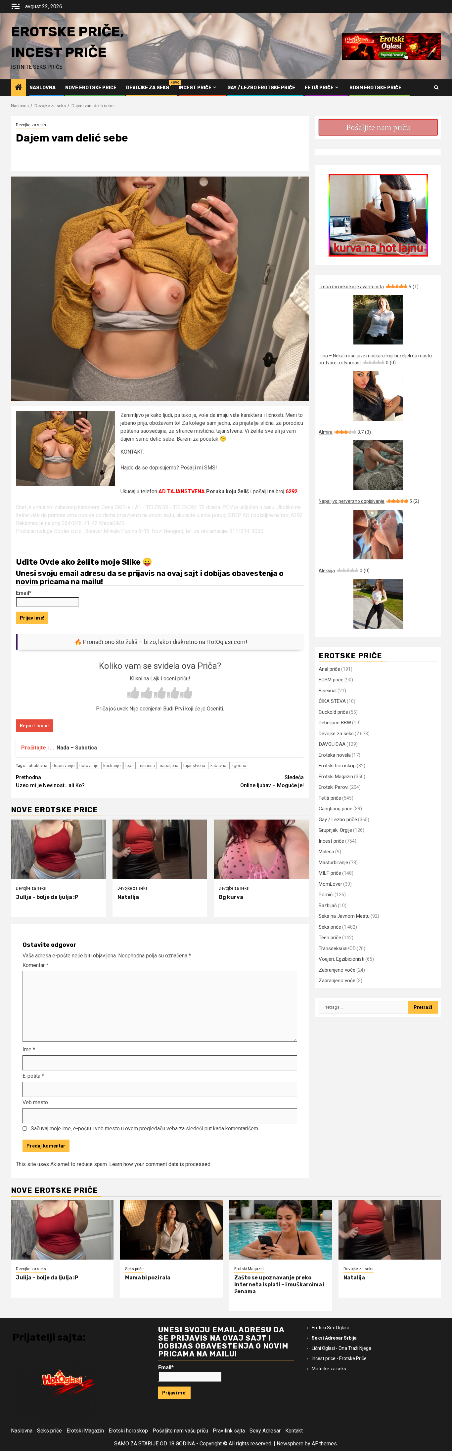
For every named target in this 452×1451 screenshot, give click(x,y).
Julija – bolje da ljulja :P (47, 897)
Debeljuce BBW (335, 723)
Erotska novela (335, 755)
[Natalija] (160, 849)
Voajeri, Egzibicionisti (341, 959)
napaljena (169, 765)
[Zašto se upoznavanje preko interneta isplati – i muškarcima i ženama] (280, 1230)
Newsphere (290, 1443)
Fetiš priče (319, 88)
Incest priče (195, 88)
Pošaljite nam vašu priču (180, 1431)
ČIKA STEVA (332, 701)
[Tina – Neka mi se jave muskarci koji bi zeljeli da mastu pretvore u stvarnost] (378, 396)
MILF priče (330, 873)
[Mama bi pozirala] (171, 1230)
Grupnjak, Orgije (335, 830)
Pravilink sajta (229, 1431)
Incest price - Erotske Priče (339, 1358)
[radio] (133, 694)
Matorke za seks (329, 1368)
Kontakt (294, 1431)
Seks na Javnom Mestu (344, 916)
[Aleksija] (378, 604)
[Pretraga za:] (363, 1007)
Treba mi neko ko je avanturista (369, 286)
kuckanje (111, 765)
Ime (29, 1049)
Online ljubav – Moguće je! (272, 781)
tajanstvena (194, 765)
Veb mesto (35, 1102)
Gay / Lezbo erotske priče (261, 88)
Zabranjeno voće (337, 970)
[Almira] (378, 465)
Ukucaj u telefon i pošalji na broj (208, 491)
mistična (147, 765)
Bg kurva (231, 897)
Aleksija (344, 570)
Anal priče (329, 669)
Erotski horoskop (337, 766)
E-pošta (33, 1076)
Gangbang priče (335, 809)
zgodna (238, 765)
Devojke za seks (147, 88)
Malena (326, 852)
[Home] (18, 88)
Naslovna (42, 88)
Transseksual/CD (337, 948)
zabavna (218, 765)
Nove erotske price (90, 88)
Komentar (35, 965)
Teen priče (330, 938)
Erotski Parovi (333, 787)
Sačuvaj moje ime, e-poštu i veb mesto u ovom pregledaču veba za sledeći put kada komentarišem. (145, 1128)
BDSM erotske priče (375, 88)
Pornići (326, 895)
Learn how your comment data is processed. (160, 1164)
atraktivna (38, 765)
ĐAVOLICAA (332, 744)
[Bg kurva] (261, 849)
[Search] (436, 87)
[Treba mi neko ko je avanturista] (378, 319)
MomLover (330, 884)
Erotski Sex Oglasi (330, 1327)
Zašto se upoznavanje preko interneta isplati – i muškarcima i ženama (279, 1284)
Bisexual (328, 691)
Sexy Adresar (265, 1431)
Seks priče (330, 927)
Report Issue (34, 725)
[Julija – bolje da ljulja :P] (58, 849)
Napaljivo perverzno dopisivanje (369, 501)
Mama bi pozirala (147, 1277)
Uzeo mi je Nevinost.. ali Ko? (50, 781)
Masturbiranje (333, 863)
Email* (23, 593)
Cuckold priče (333, 712)
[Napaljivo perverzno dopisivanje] (378, 534)
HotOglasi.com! (226, 641)
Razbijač (328, 905)
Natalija (128, 897)
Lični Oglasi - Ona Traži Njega (341, 1348)
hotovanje (88, 765)
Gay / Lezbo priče (338, 820)
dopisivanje (63, 765)
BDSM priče (331, 680)
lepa (129, 765)
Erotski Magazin (336, 777)
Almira (345, 432)
